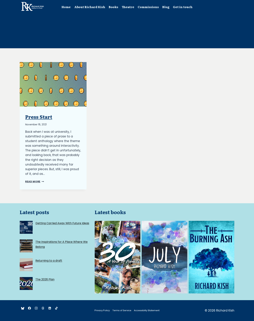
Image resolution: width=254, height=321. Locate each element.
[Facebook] (29, 308)
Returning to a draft (48, 261)
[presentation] (53, 84)
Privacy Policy (102, 310)
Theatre (128, 7)
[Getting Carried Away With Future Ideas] (26, 227)
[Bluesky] (23, 308)
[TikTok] (56, 308)
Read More (34, 181)
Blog (165, 7)
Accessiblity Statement (146, 310)
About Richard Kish (89, 7)
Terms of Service (121, 310)
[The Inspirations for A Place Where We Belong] (26, 245)
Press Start (38, 116)
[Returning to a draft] (26, 264)
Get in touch (182, 7)
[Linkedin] (50, 308)
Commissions (148, 7)
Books (113, 7)
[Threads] (43, 308)
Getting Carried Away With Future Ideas (62, 223)
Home (66, 7)
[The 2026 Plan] (26, 283)
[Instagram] (36, 308)
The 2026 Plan (44, 279)
